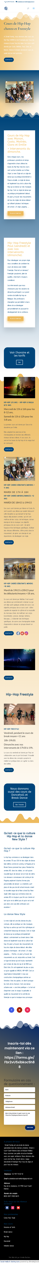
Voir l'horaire (19, 804)
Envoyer (30, 1127)
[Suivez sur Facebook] (11, 1010)
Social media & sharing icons (10, 1261)
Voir (19, 362)
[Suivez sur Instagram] (27, 1010)
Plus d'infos (15, 213)
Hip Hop (7, 1236)
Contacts (8, 59)
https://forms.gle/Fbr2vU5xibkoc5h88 (19, 1062)
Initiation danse (9, 1246)
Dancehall (7, 1241)
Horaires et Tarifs (9, 1227)
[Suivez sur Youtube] (19, 1010)
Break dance (8, 1232)
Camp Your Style (9, 1218)
